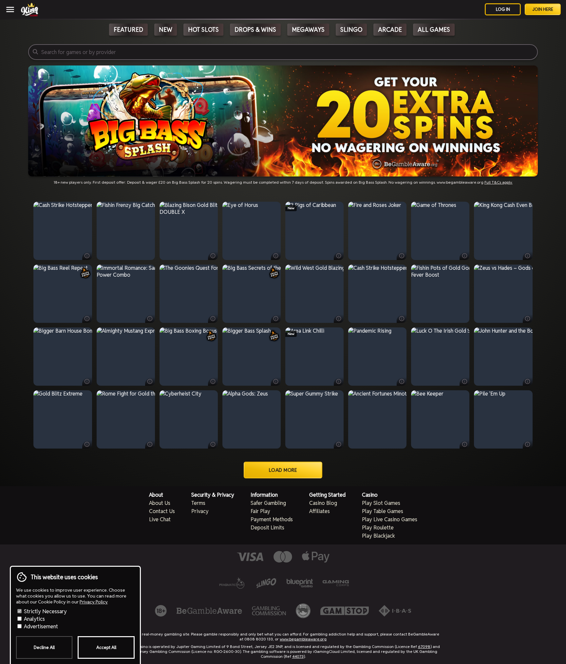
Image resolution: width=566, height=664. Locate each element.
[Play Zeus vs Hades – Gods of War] (503, 294)
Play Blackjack (378, 535)
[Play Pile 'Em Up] (503, 419)
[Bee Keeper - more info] (464, 444)
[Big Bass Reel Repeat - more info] (87, 318)
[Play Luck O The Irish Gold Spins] (440, 356)
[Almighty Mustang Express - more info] (150, 381)
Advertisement (40, 626)
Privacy (200, 511)
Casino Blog (323, 503)
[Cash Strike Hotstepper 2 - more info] (87, 255)
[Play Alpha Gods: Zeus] (251, 419)
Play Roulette (378, 527)
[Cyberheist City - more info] (213, 444)
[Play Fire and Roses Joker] (377, 231)
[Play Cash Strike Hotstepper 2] (62, 231)
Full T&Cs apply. (498, 182)
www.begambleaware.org (303, 638)
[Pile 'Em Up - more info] (528, 444)
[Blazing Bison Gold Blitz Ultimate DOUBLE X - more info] (213, 255)
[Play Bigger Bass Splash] (251, 356)
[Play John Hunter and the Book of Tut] (503, 356)
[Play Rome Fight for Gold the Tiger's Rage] (126, 419)
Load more (283, 470)
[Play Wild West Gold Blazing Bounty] (314, 294)
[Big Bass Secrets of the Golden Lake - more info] (276, 318)
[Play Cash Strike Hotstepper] (377, 294)
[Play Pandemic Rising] (377, 356)
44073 (298, 656)
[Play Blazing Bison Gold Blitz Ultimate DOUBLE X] (188, 231)
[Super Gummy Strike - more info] (339, 444)
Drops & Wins (255, 29)
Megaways (308, 29)
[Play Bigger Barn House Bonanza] (62, 356)
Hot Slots (203, 29)
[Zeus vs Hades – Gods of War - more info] (528, 318)
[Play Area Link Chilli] (314, 356)
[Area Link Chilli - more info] (339, 381)
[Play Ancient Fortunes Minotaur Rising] (377, 419)
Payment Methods (272, 519)
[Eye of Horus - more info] (276, 255)
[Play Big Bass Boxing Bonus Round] (188, 356)
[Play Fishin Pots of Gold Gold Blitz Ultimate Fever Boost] (440, 294)
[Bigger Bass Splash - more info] (276, 381)
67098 (424, 646)
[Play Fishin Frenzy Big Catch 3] (126, 231)
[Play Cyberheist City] (188, 419)
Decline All (44, 647)
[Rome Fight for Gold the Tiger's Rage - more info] (150, 444)
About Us (159, 503)
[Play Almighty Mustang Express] (126, 356)
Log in (503, 9)
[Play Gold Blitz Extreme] (62, 419)
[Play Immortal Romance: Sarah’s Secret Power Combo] (126, 294)
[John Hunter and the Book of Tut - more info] (528, 381)
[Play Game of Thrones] (440, 231)
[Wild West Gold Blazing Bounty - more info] (339, 318)
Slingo (351, 29)
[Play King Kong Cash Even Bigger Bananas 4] (503, 231)
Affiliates (319, 511)
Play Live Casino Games (389, 519)
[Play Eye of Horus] (251, 231)
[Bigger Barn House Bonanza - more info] (87, 381)
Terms (198, 503)
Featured (128, 29)
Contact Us (162, 511)
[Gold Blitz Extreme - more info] (87, 444)
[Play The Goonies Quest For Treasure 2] (188, 294)
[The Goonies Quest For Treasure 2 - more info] (213, 318)
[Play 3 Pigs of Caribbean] (314, 231)
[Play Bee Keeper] (440, 419)
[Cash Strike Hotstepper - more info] (401, 318)
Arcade (390, 29)
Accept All (106, 647)
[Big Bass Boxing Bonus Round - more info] (213, 381)
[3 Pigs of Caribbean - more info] (339, 255)
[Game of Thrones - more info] (464, 255)
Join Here (542, 9)
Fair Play (260, 511)
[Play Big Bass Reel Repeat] (62, 294)
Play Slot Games (381, 503)
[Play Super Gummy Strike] (314, 419)
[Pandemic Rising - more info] (401, 381)
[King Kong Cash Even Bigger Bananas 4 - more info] (528, 255)
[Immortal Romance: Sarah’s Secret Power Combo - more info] (150, 318)
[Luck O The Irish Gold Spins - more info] (464, 381)
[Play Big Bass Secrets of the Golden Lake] (251, 294)
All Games (434, 29)
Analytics (34, 619)
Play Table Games (382, 511)
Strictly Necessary (45, 611)
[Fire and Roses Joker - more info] (401, 255)
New (165, 29)
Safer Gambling (268, 503)
